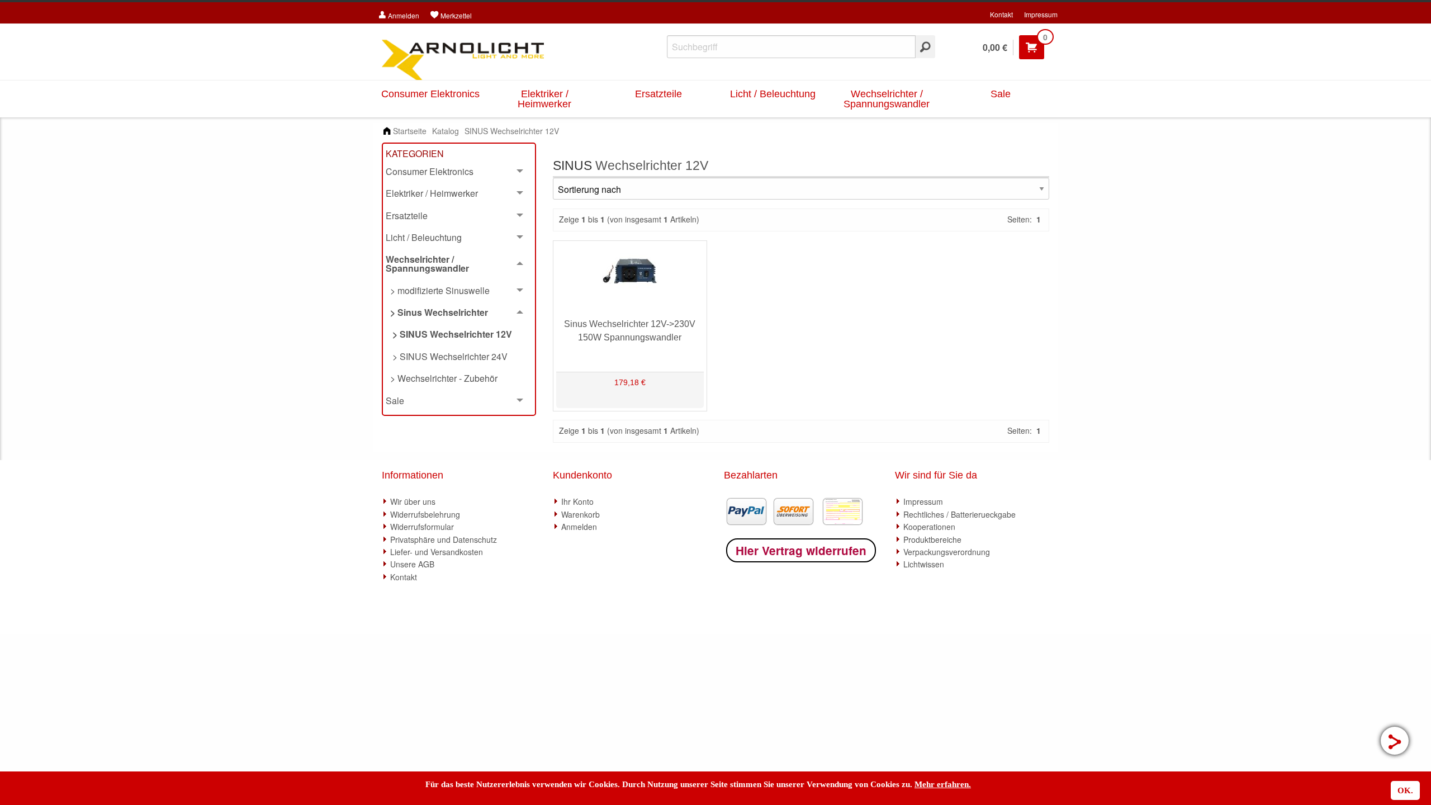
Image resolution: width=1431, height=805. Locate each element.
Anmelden (579, 526)
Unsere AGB (412, 564)
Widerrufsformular (422, 526)
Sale (1001, 94)
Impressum (1041, 14)
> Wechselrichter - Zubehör (441, 378)
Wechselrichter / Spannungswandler (887, 99)
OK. (1405, 790)
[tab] (459, 172)
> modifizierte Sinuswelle (438, 290)
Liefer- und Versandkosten (436, 551)
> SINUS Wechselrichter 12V (449, 334)
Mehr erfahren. (942, 784)
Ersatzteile (658, 94)
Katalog (445, 130)
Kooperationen (929, 526)
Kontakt (1001, 14)
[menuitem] (459, 334)
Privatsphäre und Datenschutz (443, 539)
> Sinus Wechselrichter (437, 312)
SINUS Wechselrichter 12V (512, 130)
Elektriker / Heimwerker (544, 99)
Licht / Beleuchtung (773, 94)
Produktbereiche (932, 539)
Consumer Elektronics (430, 94)
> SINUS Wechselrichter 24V (447, 356)
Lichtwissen (923, 564)
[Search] (925, 46)
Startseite (410, 130)
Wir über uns (412, 501)
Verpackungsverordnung (946, 551)
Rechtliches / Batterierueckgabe (959, 514)
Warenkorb (580, 514)
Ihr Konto (577, 501)
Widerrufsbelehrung (425, 514)
